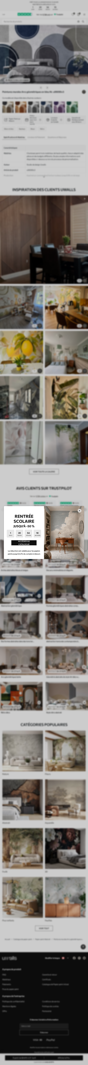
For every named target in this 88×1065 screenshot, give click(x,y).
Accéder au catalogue (24, 542)
